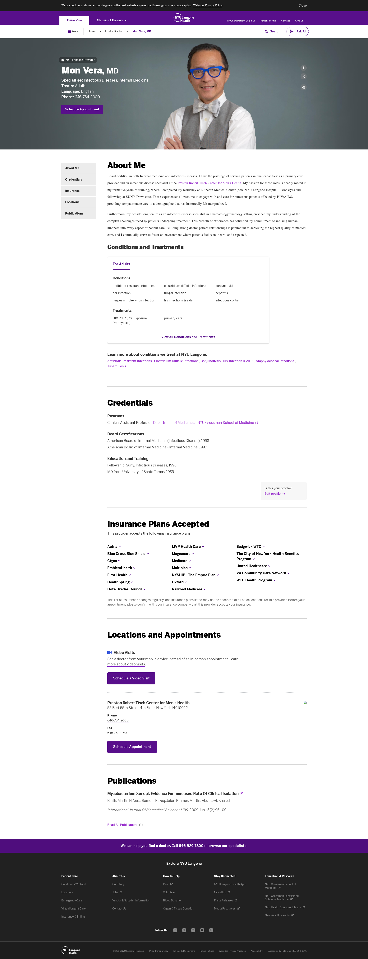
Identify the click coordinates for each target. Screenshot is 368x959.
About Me (72, 168)
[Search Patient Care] (266, 31)
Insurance (72, 191)
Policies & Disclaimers (184, 951)
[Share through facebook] (304, 68)
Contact (285, 20)
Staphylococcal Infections (275, 361)
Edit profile (272, 493)
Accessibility (257, 951)
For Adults (121, 264)
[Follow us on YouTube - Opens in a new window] (202, 930)
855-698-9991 (299, 951)
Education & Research (110, 20)
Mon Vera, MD (141, 31)
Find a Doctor (114, 31)
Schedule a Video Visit (131, 678)
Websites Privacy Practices (232, 951)
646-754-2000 (87, 97)
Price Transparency (158, 951)
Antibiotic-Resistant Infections (129, 361)
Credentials (73, 179)
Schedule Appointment (82, 109)
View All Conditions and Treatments (188, 337)
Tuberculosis (116, 366)
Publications (74, 213)
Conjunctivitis (211, 361)
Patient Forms (268, 20)
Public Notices (207, 951)
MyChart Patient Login (239, 20)
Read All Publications (125, 825)
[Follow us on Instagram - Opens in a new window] (193, 930)
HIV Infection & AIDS (238, 361)
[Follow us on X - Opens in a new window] (184, 930)
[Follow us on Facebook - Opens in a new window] (175, 930)
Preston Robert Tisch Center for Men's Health (209, 182)
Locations (72, 202)
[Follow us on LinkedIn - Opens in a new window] (211, 930)
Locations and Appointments (164, 635)
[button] (303, 5)
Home (91, 31)
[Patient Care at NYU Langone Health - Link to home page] (183, 17)
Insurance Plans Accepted (158, 524)
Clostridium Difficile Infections (176, 361)
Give (298, 20)
